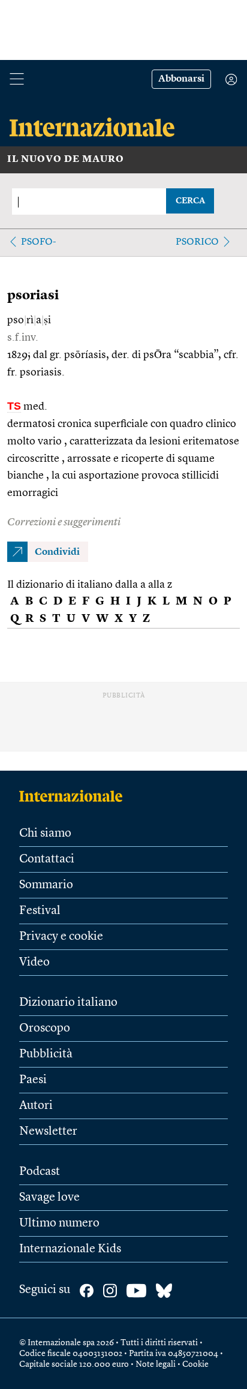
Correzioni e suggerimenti (64, 522)
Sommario (46, 885)
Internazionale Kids (70, 1249)
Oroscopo (44, 1029)
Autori (36, 1106)
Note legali (155, 1364)
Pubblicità (46, 1054)
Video (34, 963)
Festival (40, 911)
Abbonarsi (181, 79)
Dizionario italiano (68, 1003)
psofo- (38, 242)
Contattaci (46, 859)
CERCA (190, 201)
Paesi (33, 1080)
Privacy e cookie (61, 937)
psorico (197, 242)
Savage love (49, 1198)
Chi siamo (45, 834)
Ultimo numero (59, 1223)
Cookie (195, 1364)
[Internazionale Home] (74, 796)
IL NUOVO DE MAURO (65, 159)
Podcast (39, 1172)
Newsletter (48, 1132)
